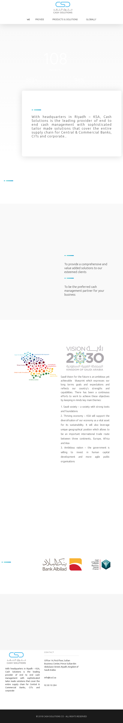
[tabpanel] (62, 564)
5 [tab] (73, 574)
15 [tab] (103, 574)
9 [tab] (85, 574)
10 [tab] (88, 574)
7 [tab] (79, 574)
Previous (46, 565)
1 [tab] (61, 574)
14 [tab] (100, 574)
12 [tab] (94, 574)
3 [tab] (67, 574)
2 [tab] (64, 574)
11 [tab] (91, 574)
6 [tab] (76, 574)
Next (117, 565)
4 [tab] (70, 574)
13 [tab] (97, 574)
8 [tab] (82, 574)
